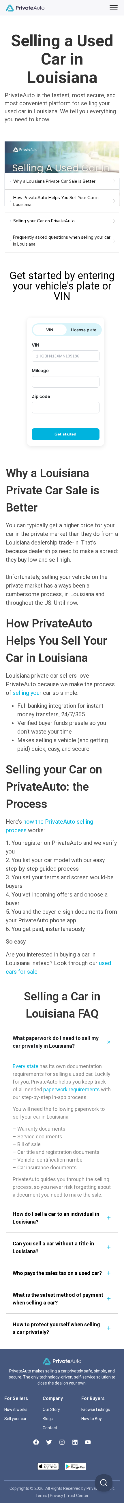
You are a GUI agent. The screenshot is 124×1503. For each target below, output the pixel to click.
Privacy (57, 1495)
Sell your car (15, 1418)
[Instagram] (62, 1442)
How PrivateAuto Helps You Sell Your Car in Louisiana (56, 201)
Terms (41, 1495)
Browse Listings (95, 1409)
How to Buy (91, 1418)
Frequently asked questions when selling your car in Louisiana (61, 240)
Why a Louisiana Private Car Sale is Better (54, 181)
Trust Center (77, 1495)
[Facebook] (36, 1442)
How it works (15, 1409)
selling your (27, 692)
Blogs (48, 1418)
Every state (25, 1066)
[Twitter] (49, 1442)
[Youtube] (88, 1442)
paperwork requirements (71, 1089)
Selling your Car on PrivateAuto (44, 221)
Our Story (51, 1409)
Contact (50, 1428)
